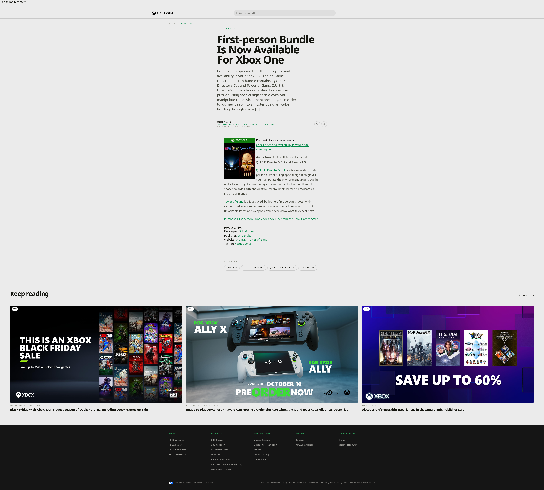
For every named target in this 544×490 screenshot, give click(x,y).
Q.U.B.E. (241, 239)
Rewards (300, 439)
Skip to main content (13, 2)
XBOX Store (232, 268)
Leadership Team (219, 449)
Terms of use (302, 483)
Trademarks (314, 483)
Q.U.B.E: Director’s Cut (270, 170)
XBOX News (217, 439)
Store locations (261, 459)
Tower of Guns (233, 201)
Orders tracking (261, 454)
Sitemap (261, 483)
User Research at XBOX (222, 469)
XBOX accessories (177, 454)
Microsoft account (262, 439)
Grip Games (246, 231)
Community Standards (222, 459)
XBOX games (175, 444)
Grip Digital (245, 235)
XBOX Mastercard (304, 444)
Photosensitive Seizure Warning (226, 464)
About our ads (354, 483)
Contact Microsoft (273, 483)
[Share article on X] (317, 124)
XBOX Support (218, 444)
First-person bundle (253, 268)
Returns (257, 449)
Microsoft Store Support (265, 444)
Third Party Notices (327, 483)
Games (341, 439)
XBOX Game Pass (177, 449)
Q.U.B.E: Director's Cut (282, 268)
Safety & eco (342, 483)
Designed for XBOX (347, 444)
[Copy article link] (324, 124)
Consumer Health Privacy (203, 483)
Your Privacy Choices (183, 483)
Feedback (215, 454)
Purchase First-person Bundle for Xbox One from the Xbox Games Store (271, 219)
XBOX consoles (176, 439)
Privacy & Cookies (288, 483)
